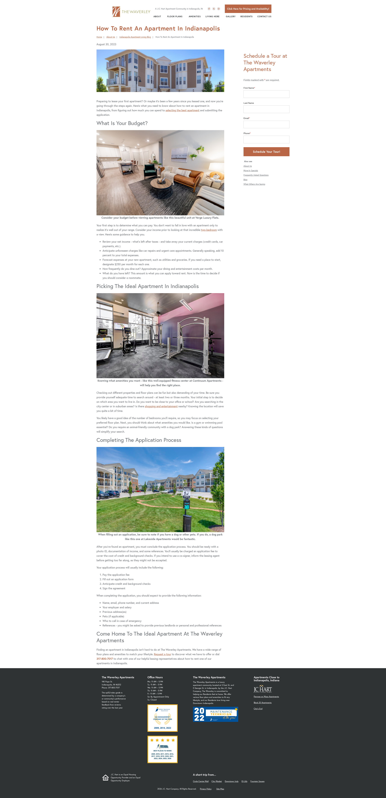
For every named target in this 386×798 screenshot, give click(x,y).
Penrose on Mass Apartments (266, 696)
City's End (258, 708)
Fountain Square (257, 781)
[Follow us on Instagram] (218, 8)
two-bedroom (209, 230)
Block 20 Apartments (263, 702)
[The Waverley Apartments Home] (131, 11)
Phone (247, 133)
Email (246, 118)
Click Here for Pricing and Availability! (248, 8)
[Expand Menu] (162, 16)
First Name (249, 88)
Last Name (249, 103)
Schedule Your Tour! (266, 152)
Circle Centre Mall (201, 781)
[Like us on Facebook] (209, 8)
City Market (217, 781)
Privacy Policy (206, 789)
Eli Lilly (244, 781)
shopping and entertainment (161, 406)
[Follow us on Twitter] (213, 8)
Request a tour (162, 654)
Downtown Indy (232, 781)
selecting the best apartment (182, 110)
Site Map (220, 789)
